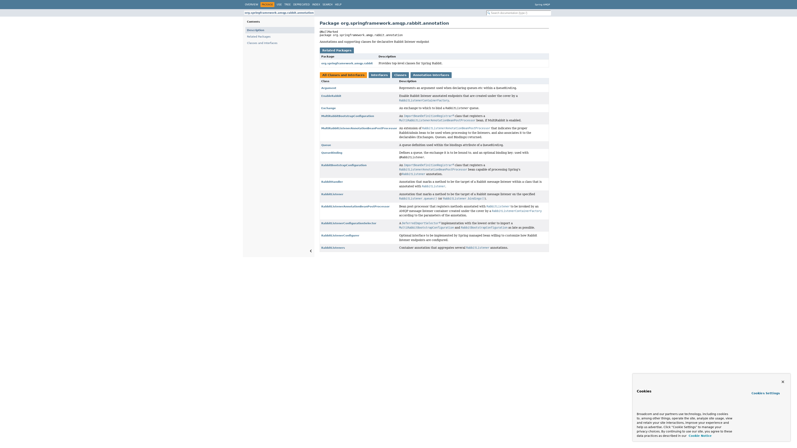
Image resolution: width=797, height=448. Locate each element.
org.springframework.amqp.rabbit (347, 63)
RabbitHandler (332, 181)
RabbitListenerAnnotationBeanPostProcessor (355, 206)
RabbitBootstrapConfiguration (344, 165)
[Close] (782, 381)
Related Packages (259, 36)
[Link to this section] (645, 408)
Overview (251, 4)
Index (316, 4)
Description (255, 30)
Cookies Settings (766, 393)
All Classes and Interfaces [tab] (343, 75)
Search (327, 4)
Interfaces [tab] (379, 75)
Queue (326, 145)
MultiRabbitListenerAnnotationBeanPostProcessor (359, 128)
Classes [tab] (400, 75)
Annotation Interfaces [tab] (431, 75)
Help (338, 4)
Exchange (328, 108)
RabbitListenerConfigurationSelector (348, 223)
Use (279, 4)
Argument (328, 88)
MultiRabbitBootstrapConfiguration (347, 116)
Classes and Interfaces (262, 43)
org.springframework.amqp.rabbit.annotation (279, 12)
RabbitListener (332, 194)
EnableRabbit (331, 95)
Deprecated (301, 4)
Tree (287, 4)
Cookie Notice (700, 435)
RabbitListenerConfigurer (340, 235)
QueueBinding (331, 152)
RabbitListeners (333, 247)
